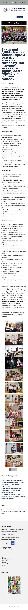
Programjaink (4, 564)
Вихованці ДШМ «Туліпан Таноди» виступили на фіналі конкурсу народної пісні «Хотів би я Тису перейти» (13, 482)
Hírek (2, 557)
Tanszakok (4, 560)
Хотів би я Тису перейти (12, 511)
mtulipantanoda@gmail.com (12, 537)
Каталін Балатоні (18, 509)
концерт (2, 513)
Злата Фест (12, 509)
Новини (11, 83)
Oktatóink (3, 562)
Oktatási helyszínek (6, 559)
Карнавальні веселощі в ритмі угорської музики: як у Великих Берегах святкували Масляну (13, 496)
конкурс (21, 510)
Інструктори (6, 486)
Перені (22, 509)
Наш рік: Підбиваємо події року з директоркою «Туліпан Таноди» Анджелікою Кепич (11, 490)
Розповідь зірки (4, 511)
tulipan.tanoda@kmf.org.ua (8, 539)
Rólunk (3, 565)
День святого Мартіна (5, 509)
